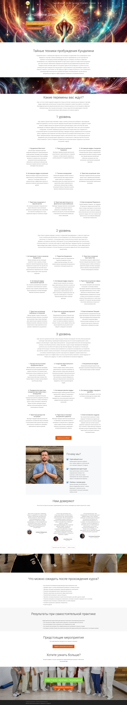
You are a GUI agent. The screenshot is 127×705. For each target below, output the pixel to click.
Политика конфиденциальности (42, 701)
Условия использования (30, 701)
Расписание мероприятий (34, 28)
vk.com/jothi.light (64, 661)
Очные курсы (75, 3)
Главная (55, 3)
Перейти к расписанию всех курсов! (63, 646)
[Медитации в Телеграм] (100, 3)
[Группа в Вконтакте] (98, 3)
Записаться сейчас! (63, 438)
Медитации (62, 3)
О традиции (92, 3)
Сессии (68, 3)
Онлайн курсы (84, 3)
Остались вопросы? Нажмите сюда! (63, 687)
